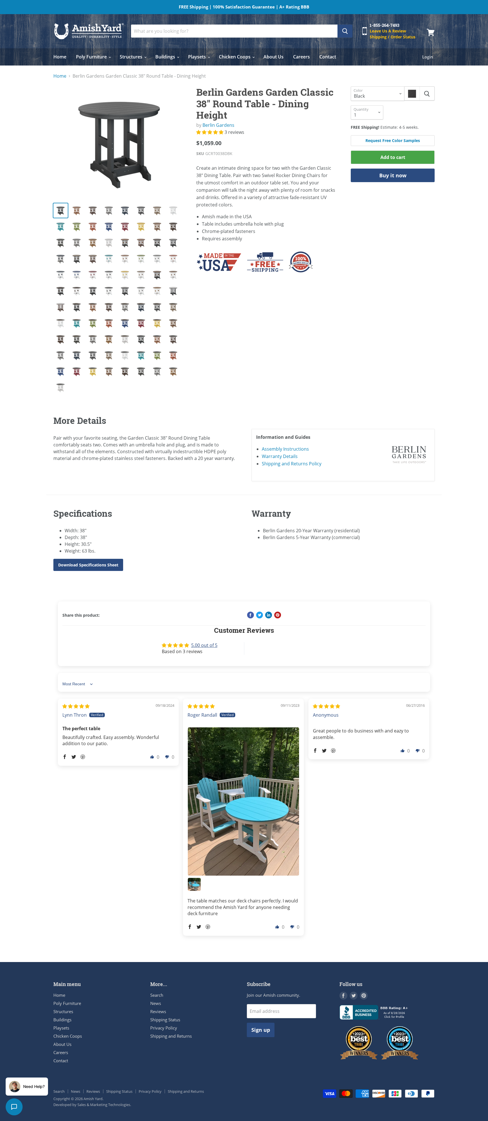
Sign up (260, 1029)
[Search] (344, 31)
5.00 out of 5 (204, 645)
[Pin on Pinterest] (277, 615)
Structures (131, 57)
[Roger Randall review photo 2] (194, 884)
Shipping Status (165, 1019)
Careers (301, 57)
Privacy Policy (163, 1028)
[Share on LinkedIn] (268, 615)
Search (156, 995)
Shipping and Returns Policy (291, 464)
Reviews (158, 1011)
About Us (273, 57)
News (155, 1003)
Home (59, 57)
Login (427, 57)
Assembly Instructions (285, 449)
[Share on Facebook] (250, 615)
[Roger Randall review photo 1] (243, 801)
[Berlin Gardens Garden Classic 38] (120, 142)
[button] (210, 132)
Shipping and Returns (171, 1036)
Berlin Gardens (218, 125)
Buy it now (392, 175)
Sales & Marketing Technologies (103, 1104)
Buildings (165, 57)
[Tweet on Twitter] (259, 615)
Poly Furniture (92, 57)
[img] (76, 706)
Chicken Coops (235, 57)
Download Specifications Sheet (88, 565)
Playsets (197, 57)
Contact (327, 57)
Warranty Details (280, 456)
